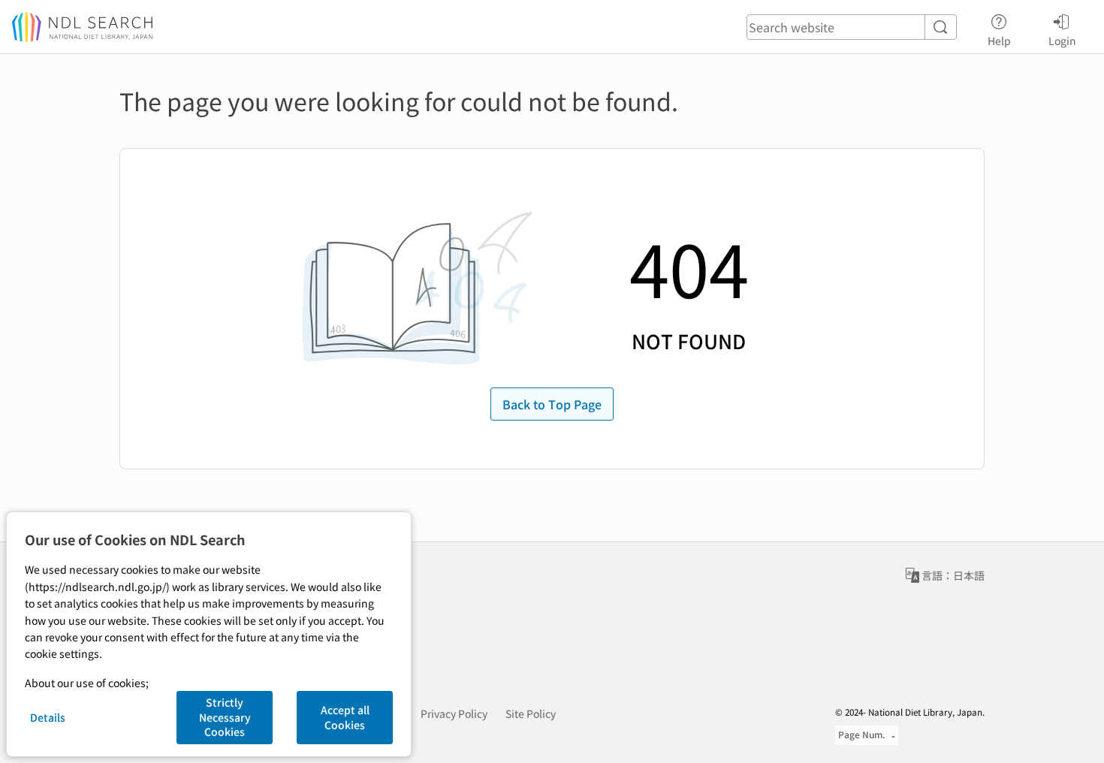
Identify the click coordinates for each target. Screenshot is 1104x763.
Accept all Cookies (345, 717)
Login (1062, 40)
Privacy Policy (454, 713)
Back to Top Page (552, 404)
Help (999, 40)
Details (47, 717)
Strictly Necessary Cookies (225, 717)
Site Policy (530, 713)
